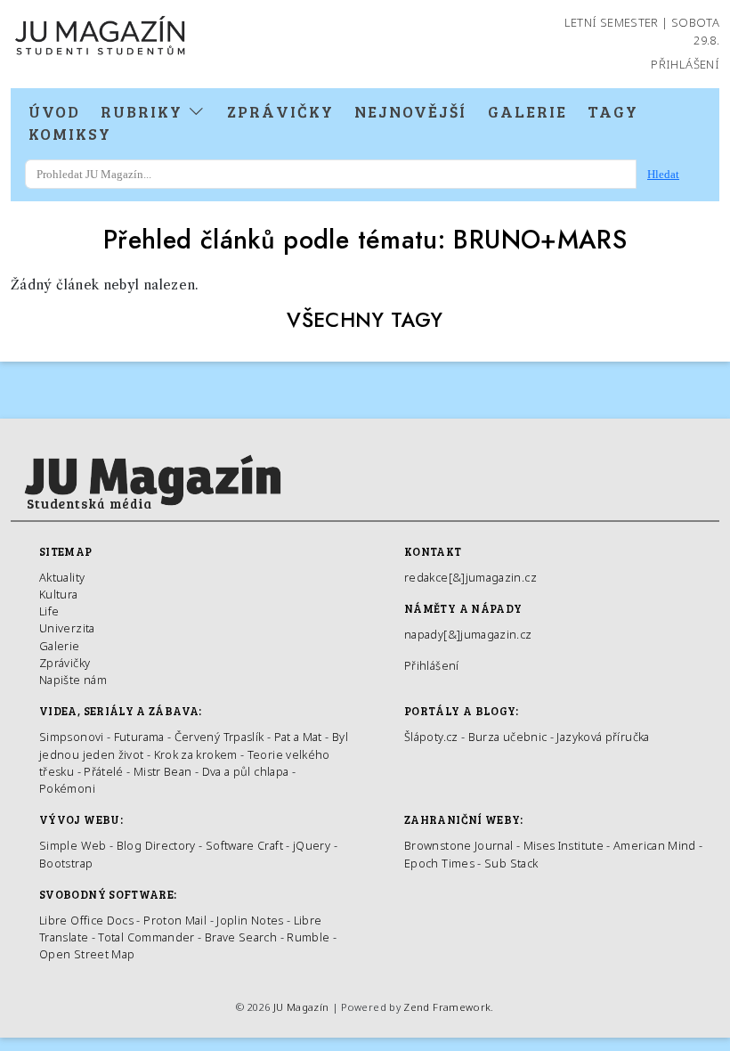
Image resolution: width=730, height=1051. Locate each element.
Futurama (139, 737)
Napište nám (73, 680)
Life (49, 611)
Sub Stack (511, 863)
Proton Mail (175, 920)
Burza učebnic (508, 737)
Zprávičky (280, 111)
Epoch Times (439, 863)
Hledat (663, 174)
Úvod (54, 111)
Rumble (308, 937)
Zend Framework (447, 1007)
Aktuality (62, 577)
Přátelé (104, 771)
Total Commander (146, 937)
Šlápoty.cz (431, 737)
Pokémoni (67, 788)
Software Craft (244, 845)
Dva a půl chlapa (245, 771)
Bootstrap (66, 863)
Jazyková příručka (602, 737)
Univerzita (67, 628)
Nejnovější (410, 111)
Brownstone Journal (458, 845)
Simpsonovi (71, 737)
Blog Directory (156, 845)
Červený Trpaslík (219, 737)
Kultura (58, 594)
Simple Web (73, 845)
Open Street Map (86, 954)
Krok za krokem (196, 754)
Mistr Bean (163, 771)
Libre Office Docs (86, 920)
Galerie (527, 111)
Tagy (613, 111)
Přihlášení (685, 64)
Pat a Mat (298, 737)
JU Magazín (301, 1007)
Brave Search (242, 937)
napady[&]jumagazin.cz (468, 634)
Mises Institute (563, 845)
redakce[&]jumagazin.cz (470, 577)
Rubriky (144, 111)
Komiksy (69, 133)
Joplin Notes (249, 920)
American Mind (654, 845)
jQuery (311, 845)
